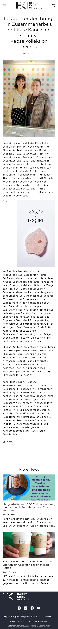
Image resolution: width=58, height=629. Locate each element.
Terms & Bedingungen (40, 626)
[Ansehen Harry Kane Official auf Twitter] (39, 608)
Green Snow (43, 622)
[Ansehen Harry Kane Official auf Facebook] (32, 608)
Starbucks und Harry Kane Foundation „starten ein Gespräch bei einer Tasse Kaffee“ (27, 564)
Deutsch (47, 617)
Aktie (10, 441)
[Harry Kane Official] (29, 5)
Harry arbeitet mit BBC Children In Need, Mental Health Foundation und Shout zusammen (29, 507)
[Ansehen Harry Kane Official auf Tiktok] (26, 608)
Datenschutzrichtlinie (18, 626)
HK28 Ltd (21, 622)
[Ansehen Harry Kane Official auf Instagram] (19, 608)
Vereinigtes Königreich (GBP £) (23, 617)
